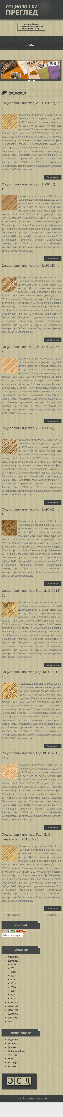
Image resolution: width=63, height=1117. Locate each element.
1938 (10, 1021)
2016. (13, 987)
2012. (13, 972)
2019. (13, 998)
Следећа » (51, 914)
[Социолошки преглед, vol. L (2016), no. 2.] (9, 440)
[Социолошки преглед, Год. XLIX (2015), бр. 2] (9, 765)
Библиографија (16, 1051)
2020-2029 (13, 957)
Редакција (13, 1039)
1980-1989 (13, 1010)
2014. (13, 979)
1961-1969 (13, 1017)
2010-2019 (13, 960)
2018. (13, 994)
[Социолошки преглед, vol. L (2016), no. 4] (9, 278)
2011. (13, 968)
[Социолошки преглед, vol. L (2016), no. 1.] (9, 521)
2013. (13, 975)
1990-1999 (13, 1006)
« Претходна (12, 914)
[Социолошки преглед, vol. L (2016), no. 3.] (9, 359)
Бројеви (12, 1047)
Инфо (11, 1058)
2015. (13, 983)
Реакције (12, 1062)
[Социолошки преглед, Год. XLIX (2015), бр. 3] (9, 684)
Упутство (12, 1054)
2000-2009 (13, 1002)
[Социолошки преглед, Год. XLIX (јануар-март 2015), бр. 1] (9, 846)
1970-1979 (13, 1014)
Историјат (13, 1043)
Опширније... (53, 177)
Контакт (12, 1066)
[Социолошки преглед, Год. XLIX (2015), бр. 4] (9, 603)
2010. (13, 964)
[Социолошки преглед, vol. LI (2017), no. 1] (9, 196)
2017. (13, 990)
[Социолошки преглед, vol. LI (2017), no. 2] (9, 115)
